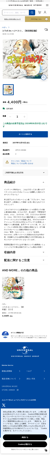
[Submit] (32, 12)
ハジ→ (4, 27)
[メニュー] (47, 5)
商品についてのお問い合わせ (22, 163)
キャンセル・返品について (21, 161)
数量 (4, 116)
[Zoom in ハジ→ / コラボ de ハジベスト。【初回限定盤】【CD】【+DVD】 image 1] (43, 77)
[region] (12, 19)
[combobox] (18, 12)
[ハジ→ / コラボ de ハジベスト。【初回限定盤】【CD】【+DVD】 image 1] (25, 59)
